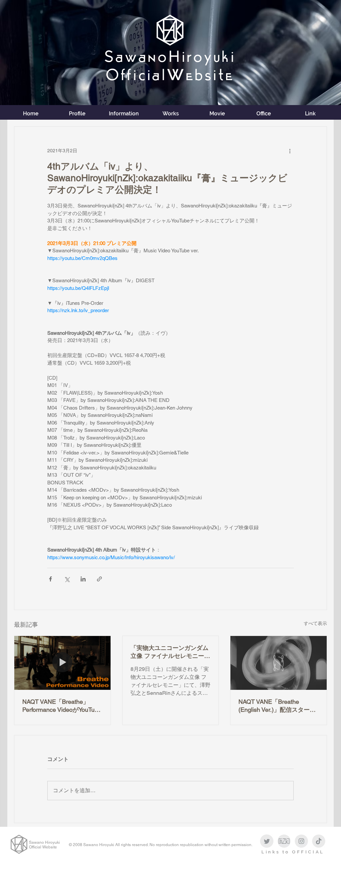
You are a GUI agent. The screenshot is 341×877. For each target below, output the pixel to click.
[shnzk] (284, 841)
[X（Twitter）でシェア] (67, 579)
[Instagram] (301, 841)
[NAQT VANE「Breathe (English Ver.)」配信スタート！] (278, 663)
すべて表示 (315, 623)
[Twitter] (266, 841)
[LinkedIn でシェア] (83, 579)
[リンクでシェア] (99, 579)
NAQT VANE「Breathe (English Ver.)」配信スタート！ (274, 706)
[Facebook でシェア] (50, 579)
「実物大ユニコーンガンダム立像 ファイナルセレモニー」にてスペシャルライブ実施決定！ (170, 652)
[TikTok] (318, 841)
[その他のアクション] (290, 151)
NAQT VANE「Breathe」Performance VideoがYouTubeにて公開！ (61, 706)
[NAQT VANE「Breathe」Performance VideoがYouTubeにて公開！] (62, 663)
